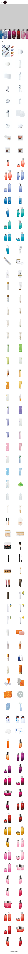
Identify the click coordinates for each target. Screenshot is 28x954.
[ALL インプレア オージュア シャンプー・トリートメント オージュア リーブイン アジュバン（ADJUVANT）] (14, 41)
